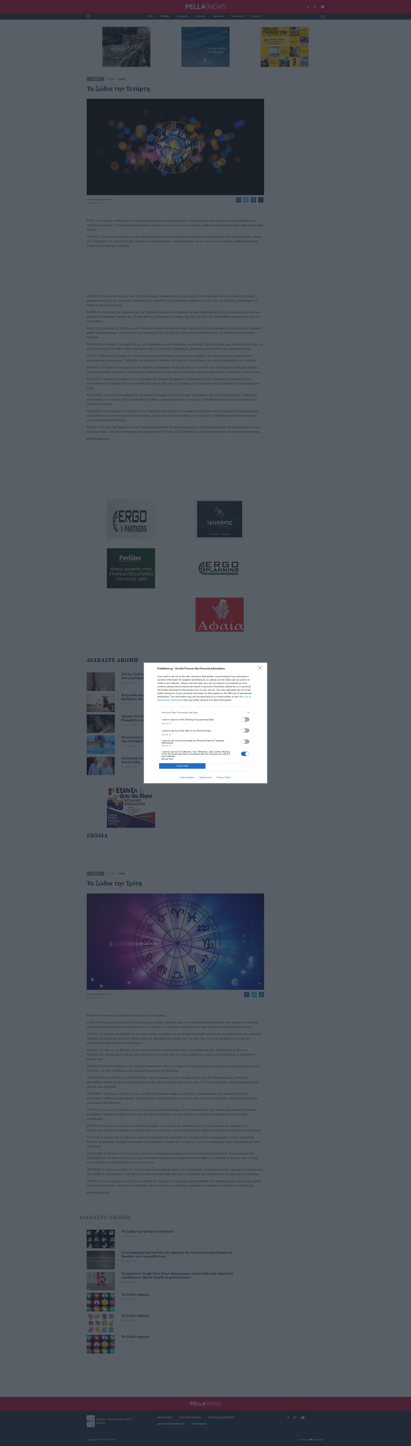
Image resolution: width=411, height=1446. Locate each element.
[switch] (245, 719)
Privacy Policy (224, 777)
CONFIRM (182, 766)
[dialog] (205, 723)
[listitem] (205, 712)
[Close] (261, 669)
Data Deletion (187, 777)
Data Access (205, 777)
